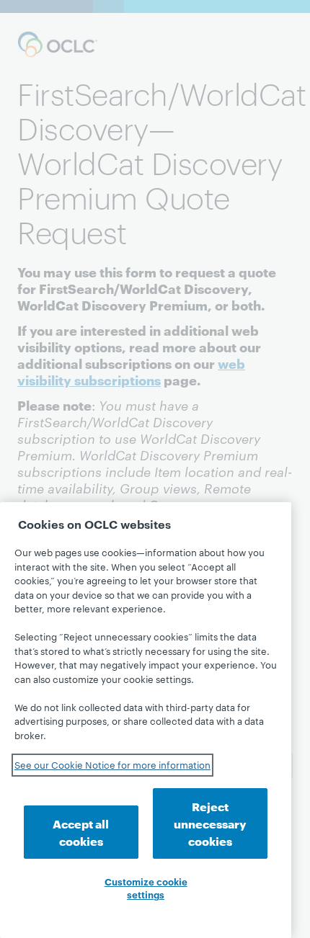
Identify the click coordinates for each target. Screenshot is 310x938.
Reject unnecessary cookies (210, 823)
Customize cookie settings (146, 888)
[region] (145, 720)
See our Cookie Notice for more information (112, 764)
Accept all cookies (81, 832)
